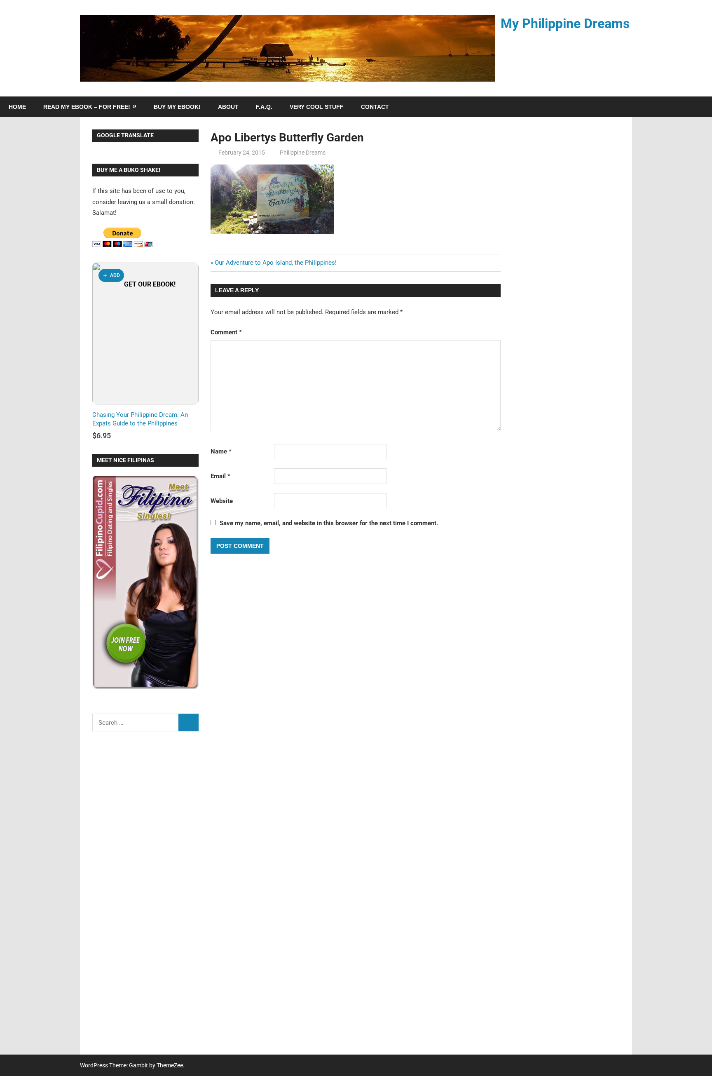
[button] (111, 275)
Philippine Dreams (303, 152)
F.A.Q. (264, 106)
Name (221, 451)
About (228, 106)
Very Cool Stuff (317, 106)
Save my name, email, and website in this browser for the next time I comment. (329, 523)
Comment (226, 332)
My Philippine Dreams (565, 23)
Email (220, 476)
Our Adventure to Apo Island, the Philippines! (276, 262)
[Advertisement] (145, 898)
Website (222, 501)
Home (17, 106)
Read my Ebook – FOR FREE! (86, 106)
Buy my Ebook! (177, 106)
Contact (375, 106)
